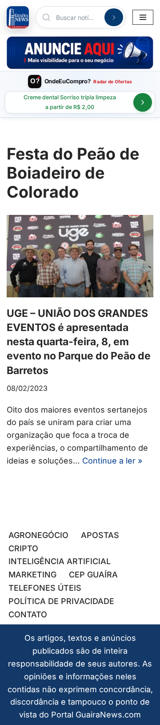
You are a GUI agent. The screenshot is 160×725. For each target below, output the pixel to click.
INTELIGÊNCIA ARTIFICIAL (59, 561)
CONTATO (27, 614)
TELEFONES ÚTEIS (44, 587)
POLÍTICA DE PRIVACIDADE (61, 601)
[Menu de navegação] (142, 17)
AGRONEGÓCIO (38, 535)
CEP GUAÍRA (93, 574)
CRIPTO (23, 548)
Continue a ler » (112, 460)
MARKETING (32, 574)
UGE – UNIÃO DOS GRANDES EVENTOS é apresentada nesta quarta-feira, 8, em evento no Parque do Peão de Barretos (79, 342)
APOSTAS (100, 535)
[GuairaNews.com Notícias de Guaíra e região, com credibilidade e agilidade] (18, 17)
